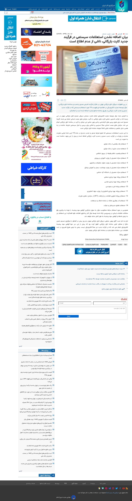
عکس (50, 9)
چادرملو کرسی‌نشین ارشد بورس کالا (41, 291)
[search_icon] (7, 13)
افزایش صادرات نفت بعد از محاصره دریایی (39, 460)
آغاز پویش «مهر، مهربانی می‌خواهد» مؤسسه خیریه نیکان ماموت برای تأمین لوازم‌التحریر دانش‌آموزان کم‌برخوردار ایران (37, 267)
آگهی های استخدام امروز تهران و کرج (113, 289)
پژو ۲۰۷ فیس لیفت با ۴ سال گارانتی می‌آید (39, 415)
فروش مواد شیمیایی (12, 60)
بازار (39, 9)
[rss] (126, 488)
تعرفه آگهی (75, 483)
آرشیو (20, 346)
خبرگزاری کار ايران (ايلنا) (112, 493)
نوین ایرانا (13, 42)
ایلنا (114, 9)
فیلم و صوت (44, 9)
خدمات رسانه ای (30, 483)
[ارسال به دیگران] (65, 100)
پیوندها (57, 483)
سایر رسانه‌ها (57, 9)
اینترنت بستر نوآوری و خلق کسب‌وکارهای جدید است (36, 244)
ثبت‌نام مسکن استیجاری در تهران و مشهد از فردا (38, 399)
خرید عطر (13, 67)
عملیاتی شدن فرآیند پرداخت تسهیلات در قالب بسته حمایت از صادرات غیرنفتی (100, 284)
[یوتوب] (123, 488)
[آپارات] (105, 488)
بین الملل (74, 9)
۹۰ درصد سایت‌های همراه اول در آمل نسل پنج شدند (36, 254)
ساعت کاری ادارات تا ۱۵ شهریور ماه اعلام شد (39, 301)
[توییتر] (116, 488)
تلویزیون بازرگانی (32, 9)
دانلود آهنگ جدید (10, 46)
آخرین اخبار (109, 9)
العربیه (9, 9)
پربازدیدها (44, 350)
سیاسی (103, 9)
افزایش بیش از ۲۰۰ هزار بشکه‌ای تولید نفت (39, 315)
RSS (65, 483)
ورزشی (63, 9)
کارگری (92, 9)
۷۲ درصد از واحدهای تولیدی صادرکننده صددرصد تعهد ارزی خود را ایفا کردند (101, 269)
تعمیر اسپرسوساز (10, 71)
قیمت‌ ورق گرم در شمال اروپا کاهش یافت (39, 305)
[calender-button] (32, 12)
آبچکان (14, 69)
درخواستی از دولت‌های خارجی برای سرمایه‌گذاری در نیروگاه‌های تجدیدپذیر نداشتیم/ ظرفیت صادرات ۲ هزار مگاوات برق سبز (36, 432)
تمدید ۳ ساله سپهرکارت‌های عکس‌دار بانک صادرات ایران (36, 240)
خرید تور (13, 57)
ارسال (68, 316)
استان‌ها (68, 9)
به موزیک (13, 50)
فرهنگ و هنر (81, 9)
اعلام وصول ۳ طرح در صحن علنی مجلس (95, 12)
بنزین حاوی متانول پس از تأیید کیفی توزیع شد (38, 449)
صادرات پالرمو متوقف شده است (42, 274)
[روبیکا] (98, 488)
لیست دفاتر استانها (45, 483)
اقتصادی (97, 9)
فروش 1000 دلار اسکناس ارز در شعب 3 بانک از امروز (36, 362)
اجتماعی (88, 9)
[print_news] (58, 100)
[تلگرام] (109, 488)
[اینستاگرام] (112, 488)
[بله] (102, 488)
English (14, 9)
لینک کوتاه (124, 239)
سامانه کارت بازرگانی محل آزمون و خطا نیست (110, 274)
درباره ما (93, 483)
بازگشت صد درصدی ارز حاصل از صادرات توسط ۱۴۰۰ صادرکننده (105, 279)
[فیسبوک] (119, 488)
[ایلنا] (121, 6)
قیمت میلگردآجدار (10, 48)
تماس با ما (103, 483)
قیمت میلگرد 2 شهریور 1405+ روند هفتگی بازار (38, 419)
